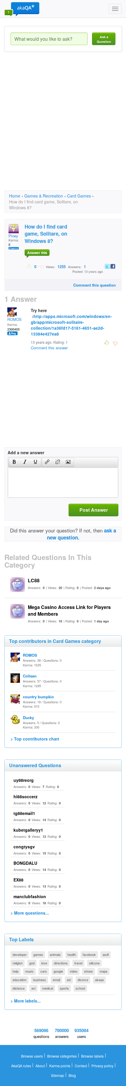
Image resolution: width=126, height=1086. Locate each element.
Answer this (37, 252)
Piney (13, 236)
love (44, 963)
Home (14, 196)
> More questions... (30, 913)
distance (19, 988)
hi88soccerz (25, 796)
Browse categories (62, 1055)
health (71, 954)
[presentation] (14, 462)
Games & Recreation (43, 196)
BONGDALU (25, 863)
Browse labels (92, 1055)
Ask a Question (104, 39)
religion (18, 963)
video (73, 971)
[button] (14, 462)
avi (33, 988)
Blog (72, 1075)
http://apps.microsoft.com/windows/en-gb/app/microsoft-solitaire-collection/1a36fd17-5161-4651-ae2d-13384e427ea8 (71, 325)
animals (55, 954)
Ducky (28, 717)
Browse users (32, 1055)
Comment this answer (49, 347)
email (56, 979)
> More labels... (26, 1001)
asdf (106, 954)
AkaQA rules (21, 1065)
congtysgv (24, 847)
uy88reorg (23, 780)
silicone (94, 963)
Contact (81, 1065)
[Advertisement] (63, 126)
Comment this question (94, 285)
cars (43, 971)
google (58, 971)
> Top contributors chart (35, 739)
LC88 (34, 580)
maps (104, 971)
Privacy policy (102, 1065)
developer (20, 954)
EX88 (18, 880)
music (29, 971)
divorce (83, 979)
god (32, 963)
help (15, 971)
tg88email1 (24, 813)
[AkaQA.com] (22, 8)
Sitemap (57, 1075)
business (39, 979)
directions (61, 963)
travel (78, 963)
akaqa (99, 979)
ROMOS (14, 319)
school (80, 988)
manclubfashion (29, 896)
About (40, 1065)
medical (47, 988)
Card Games (79, 196)
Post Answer (93, 509)
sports (64, 988)
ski (69, 979)
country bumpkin (38, 696)
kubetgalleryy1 (28, 830)
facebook (89, 954)
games (38, 954)
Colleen (30, 676)
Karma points (59, 1065)
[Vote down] (41, 266)
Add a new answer (26, 452)
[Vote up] (29, 266)
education (19, 979)
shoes (88, 971)
